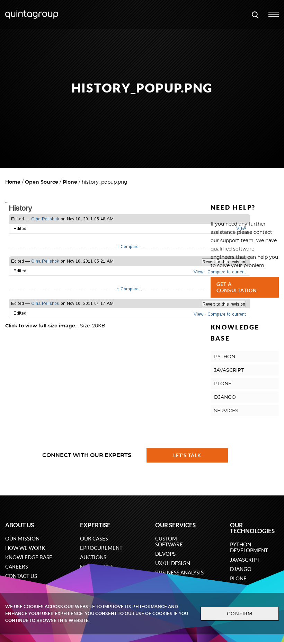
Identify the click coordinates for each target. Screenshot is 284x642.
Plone (70, 182)
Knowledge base (28, 557)
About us (19, 525)
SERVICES (226, 410)
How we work (25, 548)
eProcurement (101, 548)
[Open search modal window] (255, 14)
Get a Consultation (236, 287)
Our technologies (252, 528)
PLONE (222, 383)
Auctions (93, 557)
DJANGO (225, 397)
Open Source (41, 182)
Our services (175, 525)
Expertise (95, 525)
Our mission (22, 539)
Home (12, 182)
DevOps (165, 554)
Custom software (169, 541)
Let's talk (187, 455)
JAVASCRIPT (229, 370)
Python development (249, 547)
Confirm (239, 613)
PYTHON (224, 356)
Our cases (94, 539)
